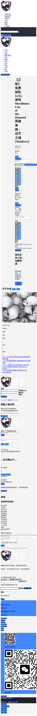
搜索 (2, 435)
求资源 (7, 18)
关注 (14, 289)
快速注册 (8, 35)
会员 (7, 26)
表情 (16, 221)
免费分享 (8, 16)
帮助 (6, 24)
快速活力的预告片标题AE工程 (14, 370)
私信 (18, 289)
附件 (16, 246)
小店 (6, 20)
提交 (2, 545)
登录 (2, 35)
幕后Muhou (16, 698)
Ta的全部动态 (6, 372)
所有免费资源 (5, 74)
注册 (15, 400)
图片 (16, 242)
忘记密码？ (4, 400)
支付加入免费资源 (18, 283)
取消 (17, 188)
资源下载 (8, 14)
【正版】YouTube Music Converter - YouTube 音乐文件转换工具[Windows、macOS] (16, 366)
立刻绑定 (4, 491)
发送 (6, 416)
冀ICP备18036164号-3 (9, 700)
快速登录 (3, 396)
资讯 (6, 22)
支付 (2, 484)
